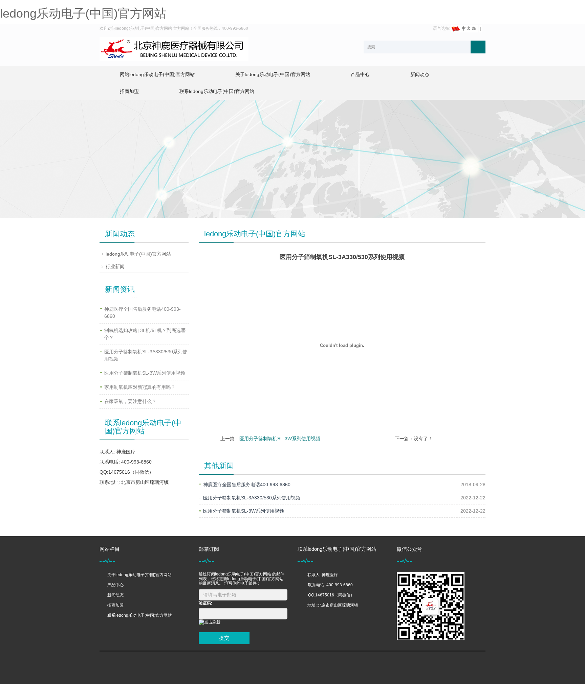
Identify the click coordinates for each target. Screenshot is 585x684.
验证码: (205, 603)
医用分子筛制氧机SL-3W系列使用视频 (279, 438)
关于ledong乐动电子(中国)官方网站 (272, 74)
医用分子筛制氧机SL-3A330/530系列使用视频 (251, 497)
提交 (224, 638)
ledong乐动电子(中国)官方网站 (83, 13)
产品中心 (360, 74)
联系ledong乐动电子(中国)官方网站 (216, 91)
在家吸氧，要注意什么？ (130, 401)
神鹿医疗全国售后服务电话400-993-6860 (246, 484)
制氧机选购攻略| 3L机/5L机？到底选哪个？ (145, 334)
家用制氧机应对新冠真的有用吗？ (139, 387)
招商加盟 (129, 91)
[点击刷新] (209, 622)
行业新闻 (115, 266)
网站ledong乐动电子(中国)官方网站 (157, 74)
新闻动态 (419, 74)
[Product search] (478, 47)
